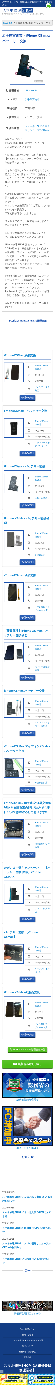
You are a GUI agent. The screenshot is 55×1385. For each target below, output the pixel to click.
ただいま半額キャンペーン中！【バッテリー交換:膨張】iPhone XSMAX (27, 872)
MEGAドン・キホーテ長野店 (42, 724)
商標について (27, 1346)
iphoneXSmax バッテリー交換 (24, 690)
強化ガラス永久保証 (27, 1352)
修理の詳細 (27, 397)
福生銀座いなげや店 (42, 845)
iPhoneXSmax (33, 90)
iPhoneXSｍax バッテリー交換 (24, 466)
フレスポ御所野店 (42, 910)
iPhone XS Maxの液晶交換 (22, 992)
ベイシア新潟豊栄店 (42, 669)
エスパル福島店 (42, 498)
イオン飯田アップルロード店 (42, 608)
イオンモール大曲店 (42, 389)
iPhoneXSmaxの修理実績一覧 (29, 1049)
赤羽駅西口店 (41, 782)
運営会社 (27, 1357)
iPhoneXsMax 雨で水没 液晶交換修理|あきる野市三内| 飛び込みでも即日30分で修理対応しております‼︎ (27, 807)
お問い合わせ (27, 1335)
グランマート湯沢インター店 (42, 444)
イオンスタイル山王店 (42, 970)
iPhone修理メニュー (27, 1329)
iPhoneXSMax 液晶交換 (20, 355)
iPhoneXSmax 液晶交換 (20, 575)
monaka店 (40, 555)
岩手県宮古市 (32, 99)
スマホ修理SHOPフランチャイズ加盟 (27, 1340)
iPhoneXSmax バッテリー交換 (25, 410)
